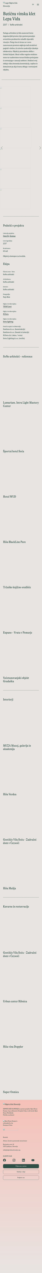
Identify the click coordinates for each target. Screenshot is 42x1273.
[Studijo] (21, 1264)
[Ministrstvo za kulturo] (21, 1195)
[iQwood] (21, 1232)
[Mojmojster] (21, 1259)
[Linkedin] (25, 1160)
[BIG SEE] (21, 1268)
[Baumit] (21, 1236)
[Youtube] (35, 1160)
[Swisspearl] (21, 1241)
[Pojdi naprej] (40, 147)
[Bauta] (21, 1255)
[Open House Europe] (21, 1186)
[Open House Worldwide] (21, 1190)
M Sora (6, 314)
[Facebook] (6, 1160)
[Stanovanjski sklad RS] (21, 1223)
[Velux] (21, 1213)
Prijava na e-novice (21, 1166)
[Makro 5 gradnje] (21, 1245)
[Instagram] (16, 1160)
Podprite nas (21, 1177)
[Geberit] (21, 1250)
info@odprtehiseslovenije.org (11, 1150)
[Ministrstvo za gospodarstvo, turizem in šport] (21, 1200)
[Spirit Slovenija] (21, 1204)
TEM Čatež (7, 306)
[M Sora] (21, 1218)
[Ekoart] (21, 1227)
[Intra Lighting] (21, 1209)
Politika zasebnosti (8, 1115)
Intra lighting (8, 321)
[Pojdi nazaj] (2, 147)
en (33, 4)
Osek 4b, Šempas (9, 236)
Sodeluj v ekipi (21, 1172)
